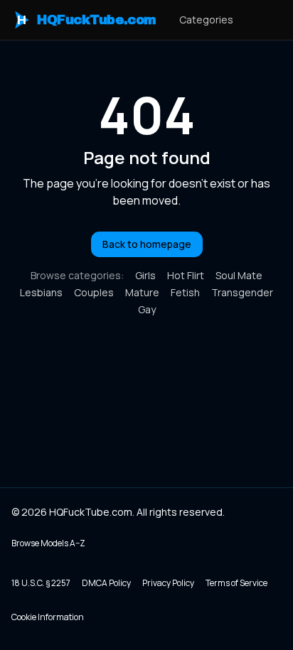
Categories (206, 19)
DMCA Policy (106, 583)
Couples (94, 292)
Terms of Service (236, 583)
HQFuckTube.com (86, 20)
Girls (145, 275)
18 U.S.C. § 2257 (40, 583)
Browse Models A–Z (48, 543)
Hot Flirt (185, 275)
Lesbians (41, 292)
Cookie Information (47, 617)
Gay (147, 309)
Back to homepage (146, 244)
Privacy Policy (168, 583)
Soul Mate (238, 275)
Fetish (185, 292)
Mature (142, 292)
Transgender (242, 292)
